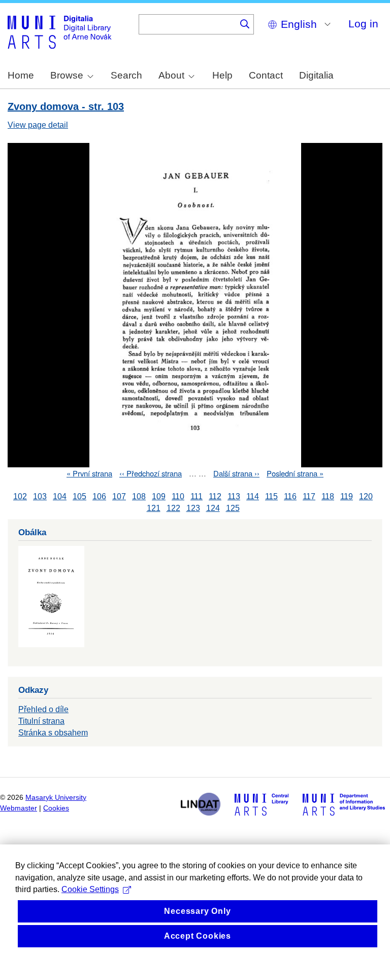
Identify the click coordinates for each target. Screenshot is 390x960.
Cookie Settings (90, 889)
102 (20, 496)
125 (233, 508)
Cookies (56, 808)
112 (215, 496)
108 (139, 496)
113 (234, 496)
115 (271, 496)
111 (196, 496)
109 (159, 496)
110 (178, 496)
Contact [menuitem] (266, 75)
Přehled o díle (43, 709)
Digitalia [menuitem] (316, 75)
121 (153, 508)
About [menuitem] (171, 75)
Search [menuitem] (126, 75)
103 (40, 496)
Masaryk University (55, 797)
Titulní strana (41, 721)
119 (346, 496)
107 (119, 496)
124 (213, 508)
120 (366, 496)
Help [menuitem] (222, 75)
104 (60, 496)
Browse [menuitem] (66, 75)
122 (173, 508)
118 (327, 496)
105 (79, 496)
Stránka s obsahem (53, 732)
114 (252, 496)
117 (309, 496)
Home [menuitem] (21, 75)
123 (193, 508)
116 (290, 496)
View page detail (38, 125)
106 (99, 496)
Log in (363, 23)
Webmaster (18, 808)
